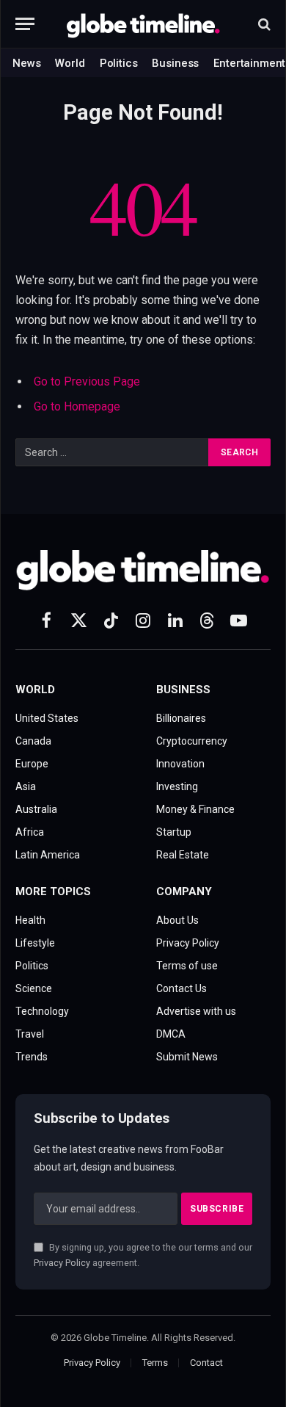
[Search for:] (112, 452)
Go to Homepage (77, 406)
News (26, 63)
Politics (119, 63)
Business (175, 63)
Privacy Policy (62, 1262)
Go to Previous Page (87, 381)
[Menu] (24, 23)
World (69, 63)
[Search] (263, 23)
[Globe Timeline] (143, 24)
